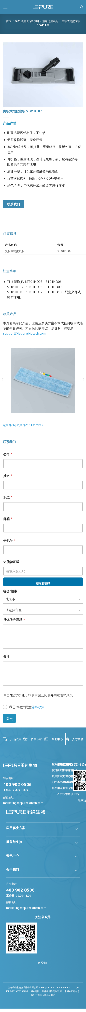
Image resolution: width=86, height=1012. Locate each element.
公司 (7, 454)
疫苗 (55, 776)
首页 (8, 21)
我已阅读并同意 (26, 707)
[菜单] (5, 7)
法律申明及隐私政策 (52, 991)
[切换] (76, 829)
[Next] (83, 387)
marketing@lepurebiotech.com (23, 803)
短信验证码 (12, 562)
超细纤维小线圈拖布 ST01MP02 (23, 425)
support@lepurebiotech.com (24, 333)
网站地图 (35, 991)
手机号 (9, 540)
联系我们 (43, 963)
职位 (7, 497)
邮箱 (7, 519)
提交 (9, 718)
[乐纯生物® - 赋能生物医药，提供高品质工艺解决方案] (43, 7)
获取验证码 (43, 583)
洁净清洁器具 (50, 21)
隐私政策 (38, 707)
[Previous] (3, 387)
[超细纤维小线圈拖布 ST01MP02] (43, 380)
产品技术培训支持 (68, 794)
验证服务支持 (65, 788)
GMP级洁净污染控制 (27, 21)
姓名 (7, 476)
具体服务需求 (14, 620)
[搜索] (81, 7)
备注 (6, 657)
